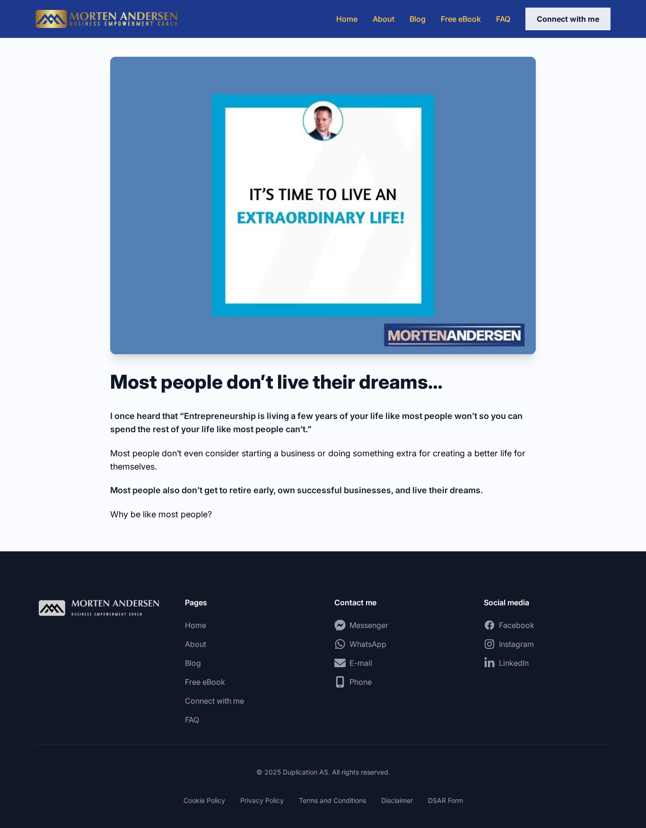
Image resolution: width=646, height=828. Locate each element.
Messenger (368, 625)
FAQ (503, 19)
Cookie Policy (204, 800)
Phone (360, 682)
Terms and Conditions (332, 800)
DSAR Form (445, 800)
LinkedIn (514, 663)
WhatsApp (367, 644)
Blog (418, 19)
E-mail (360, 663)
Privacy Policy (262, 800)
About (383, 19)
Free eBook (461, 19)
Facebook (516, 625)
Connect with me (568, 19)
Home (347, 19)
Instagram (516, 644)
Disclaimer (397, 800)
